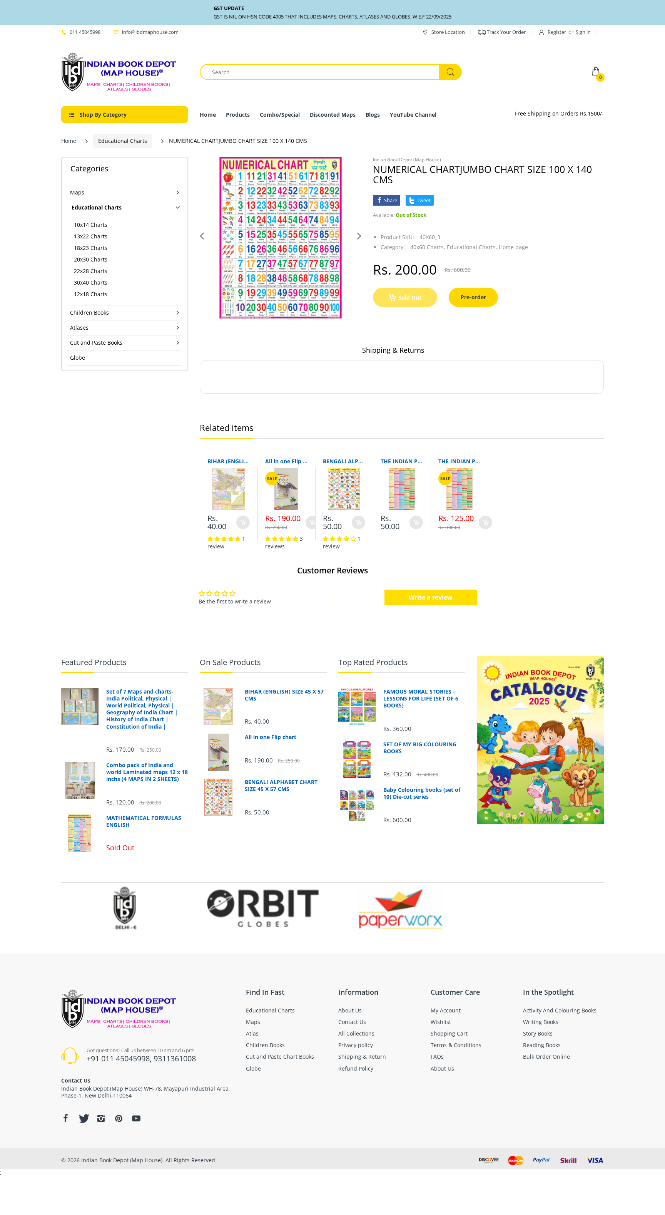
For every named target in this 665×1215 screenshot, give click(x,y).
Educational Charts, (472, 247)
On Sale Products (230, 662)
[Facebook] (65, 1118)
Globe (77, 357)
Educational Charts (122, 140)
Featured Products (94, 662)
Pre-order (473, 297)
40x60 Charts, (427, 247)
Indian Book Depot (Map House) (407, 159)
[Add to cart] (243, 522)
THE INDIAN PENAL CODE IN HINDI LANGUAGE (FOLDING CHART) (402, 461)
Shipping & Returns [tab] (393, 350)
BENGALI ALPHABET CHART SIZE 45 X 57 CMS (344, 461)
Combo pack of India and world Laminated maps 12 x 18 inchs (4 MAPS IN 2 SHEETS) (147, 772)
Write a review (431, 597)
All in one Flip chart (286, 461)
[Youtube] (136, 1118)
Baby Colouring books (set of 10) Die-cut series (421, 793)
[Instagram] (101, 1118)
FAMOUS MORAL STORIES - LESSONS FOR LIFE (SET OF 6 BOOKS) (420, 698)
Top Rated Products (373, 662)
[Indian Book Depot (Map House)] (119, 71)
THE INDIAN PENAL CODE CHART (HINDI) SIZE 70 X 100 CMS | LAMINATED (459, 461)
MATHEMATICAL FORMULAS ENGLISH (143, 821)
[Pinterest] (118, 1118)
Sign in (583, 31)
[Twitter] (83, 1118)
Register (556, 31)
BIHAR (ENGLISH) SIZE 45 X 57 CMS (228, 461)
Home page (513, 247)
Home (68, 140)
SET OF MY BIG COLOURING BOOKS (419, 748)
